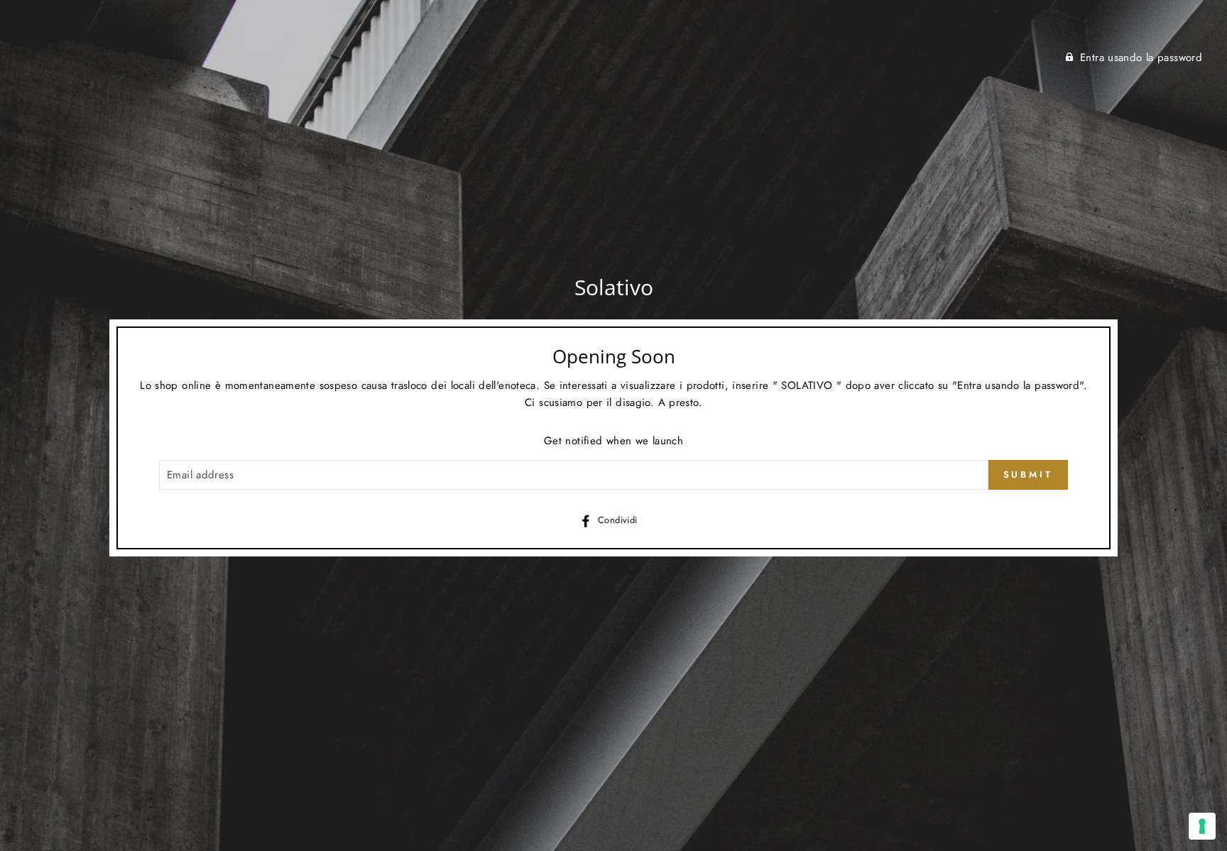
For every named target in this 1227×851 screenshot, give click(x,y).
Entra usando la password (1141, 57)
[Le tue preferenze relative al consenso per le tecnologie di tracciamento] (1202, 826)
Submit (1028, 474)
